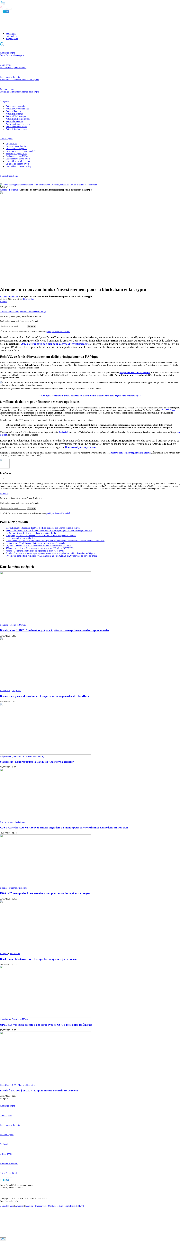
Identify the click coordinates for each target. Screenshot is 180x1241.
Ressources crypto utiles (16, 146)
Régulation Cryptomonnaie (12, 756)
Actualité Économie (14, 114)
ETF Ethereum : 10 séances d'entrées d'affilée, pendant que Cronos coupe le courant (43, 528)
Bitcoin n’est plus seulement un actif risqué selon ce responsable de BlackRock (44, 696)
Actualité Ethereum (14, 121)
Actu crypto (11, 33)
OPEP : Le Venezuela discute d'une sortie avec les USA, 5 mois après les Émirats (46, 1024)
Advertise (19, 1206)
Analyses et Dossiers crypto (18, 124)
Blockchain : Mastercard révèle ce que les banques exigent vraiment (38, 959)
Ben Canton (28, 299)
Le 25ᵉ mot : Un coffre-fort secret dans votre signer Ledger (32, 533)
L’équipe (29, 1206)
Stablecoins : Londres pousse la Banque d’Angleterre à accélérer (37, 761)
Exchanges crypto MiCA (17, 156)
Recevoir (31, 326)
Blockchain (15, 953)
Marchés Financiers (18, 888)
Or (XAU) (16, 690)
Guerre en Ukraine (18, 625)
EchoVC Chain (168, 410)
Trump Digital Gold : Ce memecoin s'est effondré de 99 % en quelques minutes (41, 535)
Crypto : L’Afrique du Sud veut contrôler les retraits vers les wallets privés (38, 545)
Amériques (5, 1019)
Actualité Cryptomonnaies (17, 108)
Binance (3, 888)
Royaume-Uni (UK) (35, 756)
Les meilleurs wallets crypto (18, 161)
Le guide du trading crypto (17, 164)
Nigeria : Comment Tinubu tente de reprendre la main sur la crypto (35, 551)
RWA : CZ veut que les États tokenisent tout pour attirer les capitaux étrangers (45, 893)
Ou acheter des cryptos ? (16, 148)
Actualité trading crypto (16, 129)
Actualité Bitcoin (13, 111)
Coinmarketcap (12, 36)
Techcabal (63, 432)
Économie (13, 190)
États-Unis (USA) (20, 1019)
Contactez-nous (7, 1206)
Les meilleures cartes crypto (18, 158)
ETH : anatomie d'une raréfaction (20, 538)
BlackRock (5, 690)
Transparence (41, 1206)
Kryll (81, 1206)
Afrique (3, 301)
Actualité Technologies (16, 116)
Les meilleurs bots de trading (18, 166)
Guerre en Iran (6, 822)
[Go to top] (3, 1239)
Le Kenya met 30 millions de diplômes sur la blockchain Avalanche (35, 543)
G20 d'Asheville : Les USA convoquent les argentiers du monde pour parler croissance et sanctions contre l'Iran (55, 540)
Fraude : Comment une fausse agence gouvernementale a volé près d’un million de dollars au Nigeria (50, 553)
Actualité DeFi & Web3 (16, 126)
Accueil (3, 190)
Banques (4, 625)
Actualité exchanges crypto (18, 119)
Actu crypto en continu (16, 106)
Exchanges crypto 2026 (16, 153)
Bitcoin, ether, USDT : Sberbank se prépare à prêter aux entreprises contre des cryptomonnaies (54, 630)
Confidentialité (71, 1206)
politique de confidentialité (58, 331)
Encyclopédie (12, 38)
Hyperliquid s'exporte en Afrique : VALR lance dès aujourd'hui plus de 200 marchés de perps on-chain (51, 556)
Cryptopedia (11, 143)
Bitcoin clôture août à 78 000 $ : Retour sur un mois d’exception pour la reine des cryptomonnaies (49, 530)
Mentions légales (55, 1206)
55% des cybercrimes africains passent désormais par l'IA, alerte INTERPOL (40, 548)
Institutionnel (20, 822)
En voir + (4, 493)
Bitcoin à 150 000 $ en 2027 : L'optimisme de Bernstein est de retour (39, 1090)
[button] (90, 4)
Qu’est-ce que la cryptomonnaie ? (20, 151)
